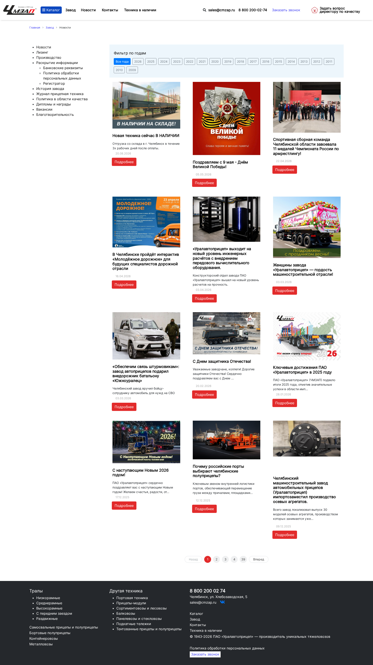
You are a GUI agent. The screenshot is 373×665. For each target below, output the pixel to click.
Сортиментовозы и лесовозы (141, 608)
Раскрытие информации (57, 62)
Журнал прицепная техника (60, 94)
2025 (151, 61)
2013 (304, 61)
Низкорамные (48, 598)
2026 (138, 61)
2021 (202, 61)
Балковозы (125, 613)
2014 (291, 61)
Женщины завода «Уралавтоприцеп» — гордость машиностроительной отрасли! (303, 270)
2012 (316, 61)
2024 (164, 61)
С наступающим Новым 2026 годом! (140, 472)
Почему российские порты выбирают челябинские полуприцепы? (218, 471)
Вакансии (44, 109)
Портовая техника (132, 598)
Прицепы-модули (131, 603)
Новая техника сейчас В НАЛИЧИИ (145, 135)
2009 (132, 70)
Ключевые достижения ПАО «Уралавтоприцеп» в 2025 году (302, 369)
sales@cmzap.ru (221, 10)
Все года (122, 61)
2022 (189, 61)
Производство (48, 57)
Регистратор (54, 83)
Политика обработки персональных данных (227, 648)
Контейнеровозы (43, 638)
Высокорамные (49, 608)
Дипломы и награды (53, 104)
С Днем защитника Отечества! (222, 361)
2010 (119, 70)
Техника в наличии (206, 630)
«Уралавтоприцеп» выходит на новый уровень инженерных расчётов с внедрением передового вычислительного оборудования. (222, 258)
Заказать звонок (286, 10)
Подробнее (124, 162)
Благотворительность (55, 114)
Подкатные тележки (133, 624)
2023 (176, 61)
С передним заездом (54, 613)
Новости (43, 47)
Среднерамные (49, 603)
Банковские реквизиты (63, 68)
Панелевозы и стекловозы (139, 618)
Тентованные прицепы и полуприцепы (149, 629)
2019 (227, 61)
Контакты (198, 625)
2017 (253, 61)
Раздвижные (47, 618)
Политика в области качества (62, 99)
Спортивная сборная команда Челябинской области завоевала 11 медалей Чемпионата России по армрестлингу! (306, 146)
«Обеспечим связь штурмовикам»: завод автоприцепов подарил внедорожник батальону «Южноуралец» (145, 373)
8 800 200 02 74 (207, 590)
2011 (329, 61)
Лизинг (42, 52)
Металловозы (41, 644)
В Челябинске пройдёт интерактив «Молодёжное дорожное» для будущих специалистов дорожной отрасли (145, 261)
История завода (50, 88)
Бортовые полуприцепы (49, 633)
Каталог (52, 10)
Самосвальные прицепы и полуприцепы (63, 627)
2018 (240, 61)
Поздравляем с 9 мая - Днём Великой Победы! (220, 164)
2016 (265, 61)
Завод (70, 10)
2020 (215, 61)
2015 (278, 61)
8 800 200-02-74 (253, 10)
